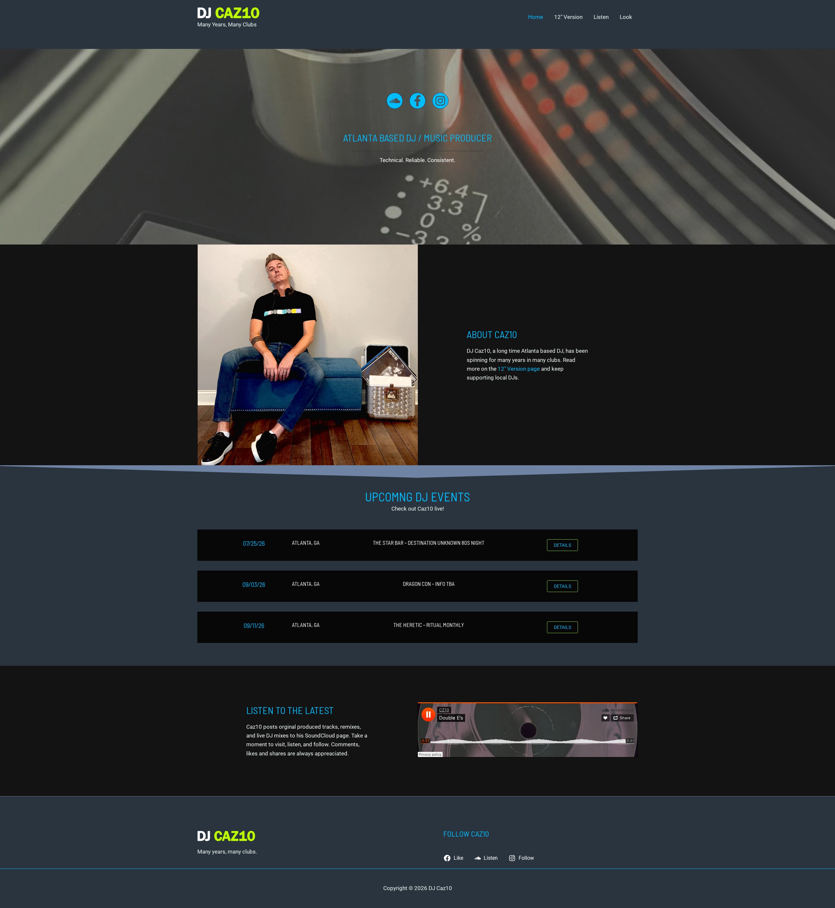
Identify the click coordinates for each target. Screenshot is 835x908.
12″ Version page (519, 368)
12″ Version (568, 17)
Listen (601, 17)
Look (626, 17)
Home (535, 17)
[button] (562, 545)
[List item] (395, 101)
